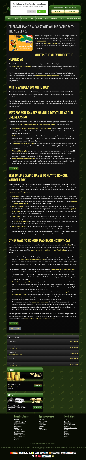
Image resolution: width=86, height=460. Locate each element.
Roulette (41, 423)
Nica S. (11, 342)
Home (9, 18)
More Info (37, 407)
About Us (16, 439)
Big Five (66, 421)
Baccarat (41, 426)
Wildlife (66, 431)
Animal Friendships (69, 424)
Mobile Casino (18, 426)
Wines (66, 436)
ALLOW (41, 11)
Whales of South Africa (70, 428)
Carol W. (12, 348)
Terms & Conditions (19, 423)
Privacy (16, 424)
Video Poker (42, 424)
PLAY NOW (13, 168)
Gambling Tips (43, 429)
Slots (40, 428)
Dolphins (66, 426)
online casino (41, 41)
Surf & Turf (67, 434)
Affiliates (16, 419)
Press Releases (18, 433)
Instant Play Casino (19, 434)
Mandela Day (66, 245)
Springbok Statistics (19, 431)
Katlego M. (13, 365)
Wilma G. (12, 359)
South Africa (67, 423)
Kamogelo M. (13, 353)
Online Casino (77, 18)
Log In (57, 11)
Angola (66, 429)
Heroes (66, 433)
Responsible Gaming (20, 421)
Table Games (43, 421)
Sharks (66, 419)
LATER (31, 11)
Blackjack (42, 419)
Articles (16, 428)
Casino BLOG (18, 429)
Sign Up (72, 11)
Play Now (38, 385)
